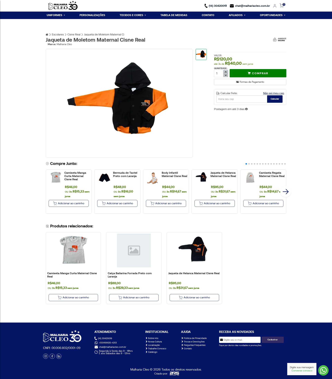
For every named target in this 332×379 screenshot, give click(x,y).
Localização (153, 345)
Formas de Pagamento (252, 81)
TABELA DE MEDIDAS (173, 15)
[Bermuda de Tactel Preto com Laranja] (104, 177)
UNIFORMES (54, 15)
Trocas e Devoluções (194, 341)
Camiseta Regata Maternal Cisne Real (272, 174)
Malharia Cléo (64, 44)
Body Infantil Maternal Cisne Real (174, 174)
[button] (258, 73)
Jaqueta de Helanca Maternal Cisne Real (223, 174)
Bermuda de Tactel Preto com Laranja (125, 174)
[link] (275, 6)
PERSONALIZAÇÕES (92, 15)
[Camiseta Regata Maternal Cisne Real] (250, 177)
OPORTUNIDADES (271, 15)
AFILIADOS (236, 15)
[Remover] (225, 72)
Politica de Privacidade (195, 338)
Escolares (58, 34)
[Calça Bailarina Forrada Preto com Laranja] (134, 250)
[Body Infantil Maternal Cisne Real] (153, 177)
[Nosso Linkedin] (58, 356)
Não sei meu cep (273, 93)
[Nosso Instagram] (45, 356)
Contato (187, 348)
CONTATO (208, 15)
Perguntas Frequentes (194, 345)
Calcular (275, 99)
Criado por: (161, 373)
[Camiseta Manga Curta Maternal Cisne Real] (55, 177)
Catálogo (152, 352)
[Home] (63, 6)
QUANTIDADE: (220, 68)
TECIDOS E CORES (131, 15)
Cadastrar (273, 339)
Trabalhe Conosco (156, 348)
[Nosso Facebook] (52, 356)
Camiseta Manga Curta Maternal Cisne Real (75, 176)
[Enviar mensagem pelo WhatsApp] (323, 370)
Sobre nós (152, 338)
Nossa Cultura (154, 341)
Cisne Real (73, 34)
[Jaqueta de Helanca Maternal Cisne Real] (201, 177)
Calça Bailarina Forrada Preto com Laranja (130, 275)
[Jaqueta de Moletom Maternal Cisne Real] (119, 103)
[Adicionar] (225, 75)
